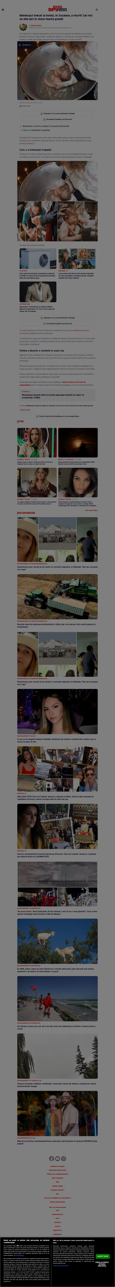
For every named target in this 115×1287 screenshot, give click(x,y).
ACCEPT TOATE (103, 1256)
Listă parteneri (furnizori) (61, 1266)
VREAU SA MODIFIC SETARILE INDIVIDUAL (102, 1264)
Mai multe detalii (19, 1255)
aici (16, 1272)
